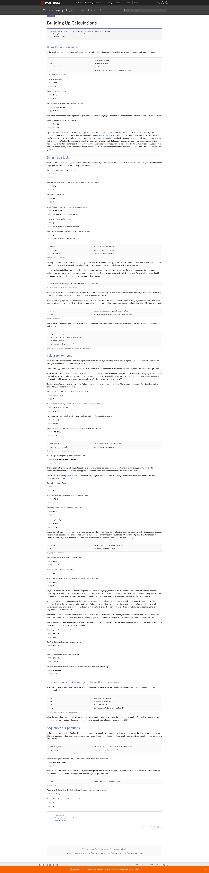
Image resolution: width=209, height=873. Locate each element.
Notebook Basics (60, 820)
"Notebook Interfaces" (100, 135)
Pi (78, 667)
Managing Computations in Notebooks (67, 818)
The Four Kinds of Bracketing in (92, 31)
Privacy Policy (156, 865)
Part (116, 708)
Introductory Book (119, 849)
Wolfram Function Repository (75, 853)
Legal (149, 865)
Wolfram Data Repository (97, 853)
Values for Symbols (59, 36)
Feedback (149, 827)
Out (111, 70)
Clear (56, 254)
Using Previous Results (60, 31)
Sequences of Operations (83, 34)
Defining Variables (58, 34)
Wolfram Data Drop (115, 853)
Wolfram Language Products (134, 853)
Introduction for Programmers (96, 849)
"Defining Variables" (66, 475)
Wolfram (142, 865)
